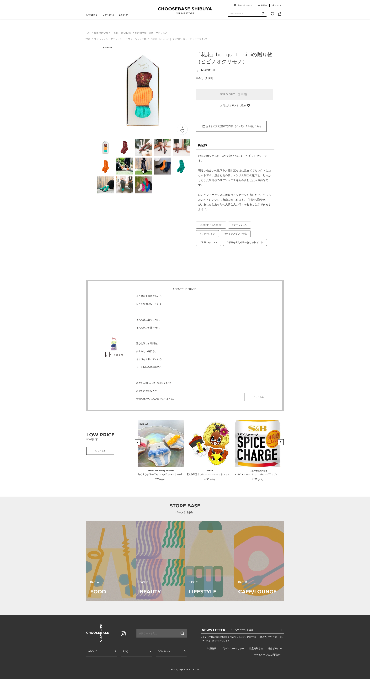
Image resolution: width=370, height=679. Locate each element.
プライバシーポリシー (232, 648)
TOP (88, 32)
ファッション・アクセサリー (109, 39)
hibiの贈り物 (101, 32)
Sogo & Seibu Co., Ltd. (188, 669)
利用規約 (211, 648)
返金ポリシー (275, 648)
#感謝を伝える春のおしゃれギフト (245, 242)
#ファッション (239, 225)
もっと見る (258, 397)
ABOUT (92, 651)
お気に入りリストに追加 (233, 105)
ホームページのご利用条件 (268, 654)
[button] (137, 442)
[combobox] (245, 14)
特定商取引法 (256, 648)
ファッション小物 (137, 39)
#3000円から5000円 (211, 225)
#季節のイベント (208, 242)
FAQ (125, 651)
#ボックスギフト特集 (236, 233)
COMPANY (164, 651)
